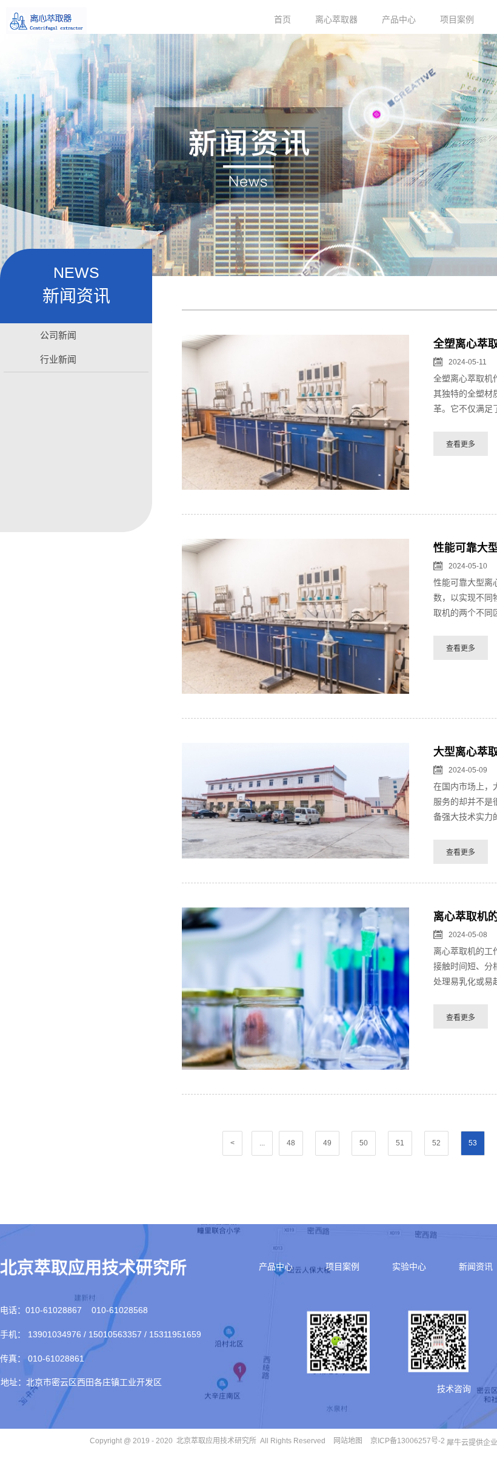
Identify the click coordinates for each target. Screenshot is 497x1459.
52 (436, 1143)
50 (363, 1143)
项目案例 (457, 19)
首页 (282, 19)
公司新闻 (58, 335)
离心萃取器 (336, 19)
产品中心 (399, 19)
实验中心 (409, 1266)
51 (400, 1143)
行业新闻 (58, 359)
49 (327, 1143)
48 (291, 1143)
